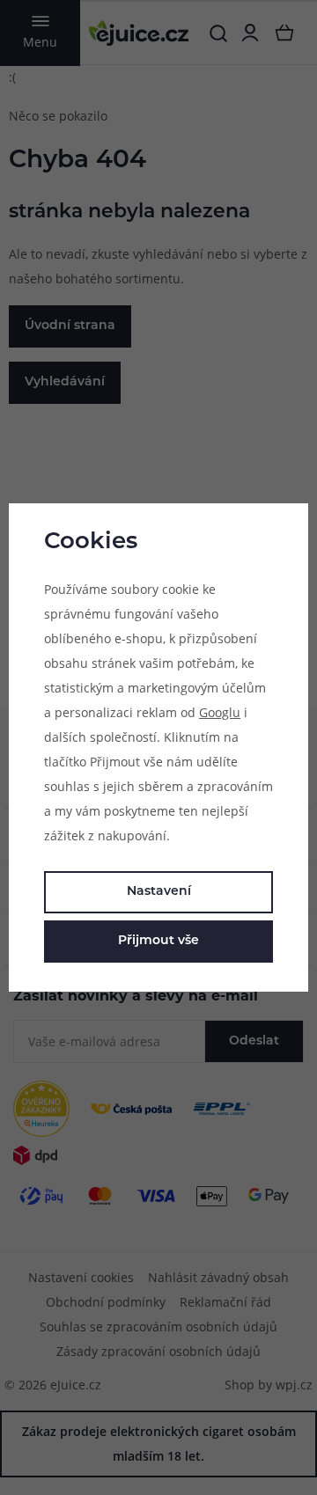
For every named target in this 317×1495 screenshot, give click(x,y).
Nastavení (159, 891)
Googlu (219, 712)
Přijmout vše (158, 941)
